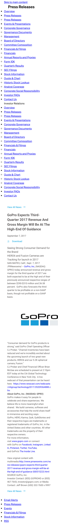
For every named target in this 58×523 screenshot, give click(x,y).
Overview (9, 11)
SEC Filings (10, 70)
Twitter (23, 448)
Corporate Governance (17, 28)
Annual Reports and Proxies (20, 57)
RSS (6, 521)
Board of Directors (14, 40)
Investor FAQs (12, 95)
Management (11, 36)
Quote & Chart (12, 78)
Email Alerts (11, 500)
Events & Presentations (17, 24)
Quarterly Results (14, 66)
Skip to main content (16, 2)
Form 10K (9, 61)
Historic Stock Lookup (16, 82)
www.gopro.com (20, 441)
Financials (9, 53)
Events (8, 508)
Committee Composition (18, 45)
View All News (14, 207)
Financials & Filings (15, 49)
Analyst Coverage (14, 87)
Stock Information (14, 74)
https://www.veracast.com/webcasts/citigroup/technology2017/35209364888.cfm (29, 387)
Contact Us (10, 99)
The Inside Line (27, 451)
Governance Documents (18, 32)
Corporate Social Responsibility (22, 91)
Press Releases (12, 15)
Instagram (38, 444)
